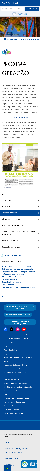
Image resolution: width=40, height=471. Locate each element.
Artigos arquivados (10, 297)
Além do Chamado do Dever (13, 277)
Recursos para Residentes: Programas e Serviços (18, 233)
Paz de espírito (8, 285)
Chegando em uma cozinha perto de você (18, 272)
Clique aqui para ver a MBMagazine (20, 322)
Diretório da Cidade (11, 379)
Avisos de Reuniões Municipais (15, 383)
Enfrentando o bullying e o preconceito (17, 269)
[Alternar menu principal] (35, 3)
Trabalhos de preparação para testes (16, 266)
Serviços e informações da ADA (16, 372)
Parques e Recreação (12, 410)
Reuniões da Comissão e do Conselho (18, 387)
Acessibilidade (12, 458)
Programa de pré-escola (12, 225)
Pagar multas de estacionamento (16, 339)
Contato (8, 442)
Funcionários (8, 394)
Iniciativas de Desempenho (13, 219)
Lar (3, 194)
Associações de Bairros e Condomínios (18, 391)
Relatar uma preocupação (13, 413)
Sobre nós (6, 200)
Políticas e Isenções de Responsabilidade (16, 450)
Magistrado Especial (11, 354)
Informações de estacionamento (16, 335)
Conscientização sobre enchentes (16, 398)
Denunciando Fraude (11, 350)
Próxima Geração (9, 213)
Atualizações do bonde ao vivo (15, 402)
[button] (38, 200)
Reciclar (7, 346)
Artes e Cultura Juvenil (12, 241)
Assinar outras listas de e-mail (18, 314)
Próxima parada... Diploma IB (13, 274)
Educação (6, 207)
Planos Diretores (10, 406)
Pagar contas (9, 342)
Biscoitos (9, 465)
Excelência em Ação (10, 279)
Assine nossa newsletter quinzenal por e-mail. (20, 307)
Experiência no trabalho (11, 282)
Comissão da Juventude (12, 247)
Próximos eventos (13, 255)
